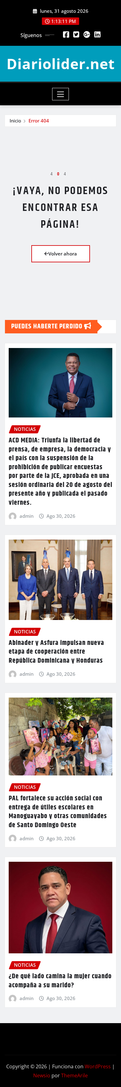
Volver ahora (62, 253)
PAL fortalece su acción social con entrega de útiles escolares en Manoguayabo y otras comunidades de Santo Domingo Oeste (58, 812)
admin (27, 516)
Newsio (41, 1075)
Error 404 (39, 120)
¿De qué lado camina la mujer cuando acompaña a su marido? (60, 981)
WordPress (98, 1066)
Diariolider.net (61, 63)
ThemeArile (74, 1075)
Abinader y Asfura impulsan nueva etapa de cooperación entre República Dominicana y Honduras (56, 652)
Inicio (15, 120)
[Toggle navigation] (60, 94)
